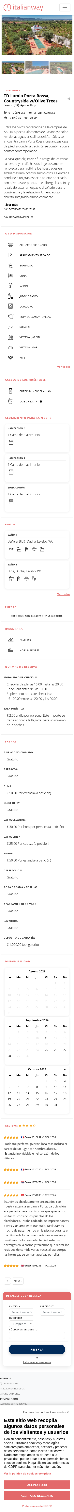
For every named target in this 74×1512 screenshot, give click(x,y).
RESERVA (37, 1349)
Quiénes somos (9, 1383)
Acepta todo (37, 1485)
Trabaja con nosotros (12, 1388)
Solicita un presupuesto (37, 1362)
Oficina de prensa (10, 1393)
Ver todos (63, 366)
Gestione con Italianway (13, 1403)
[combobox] (21, 1323)
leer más (12, 204)
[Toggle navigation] (64, 7)
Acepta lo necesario (37, 1495)
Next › (18, 1281)
